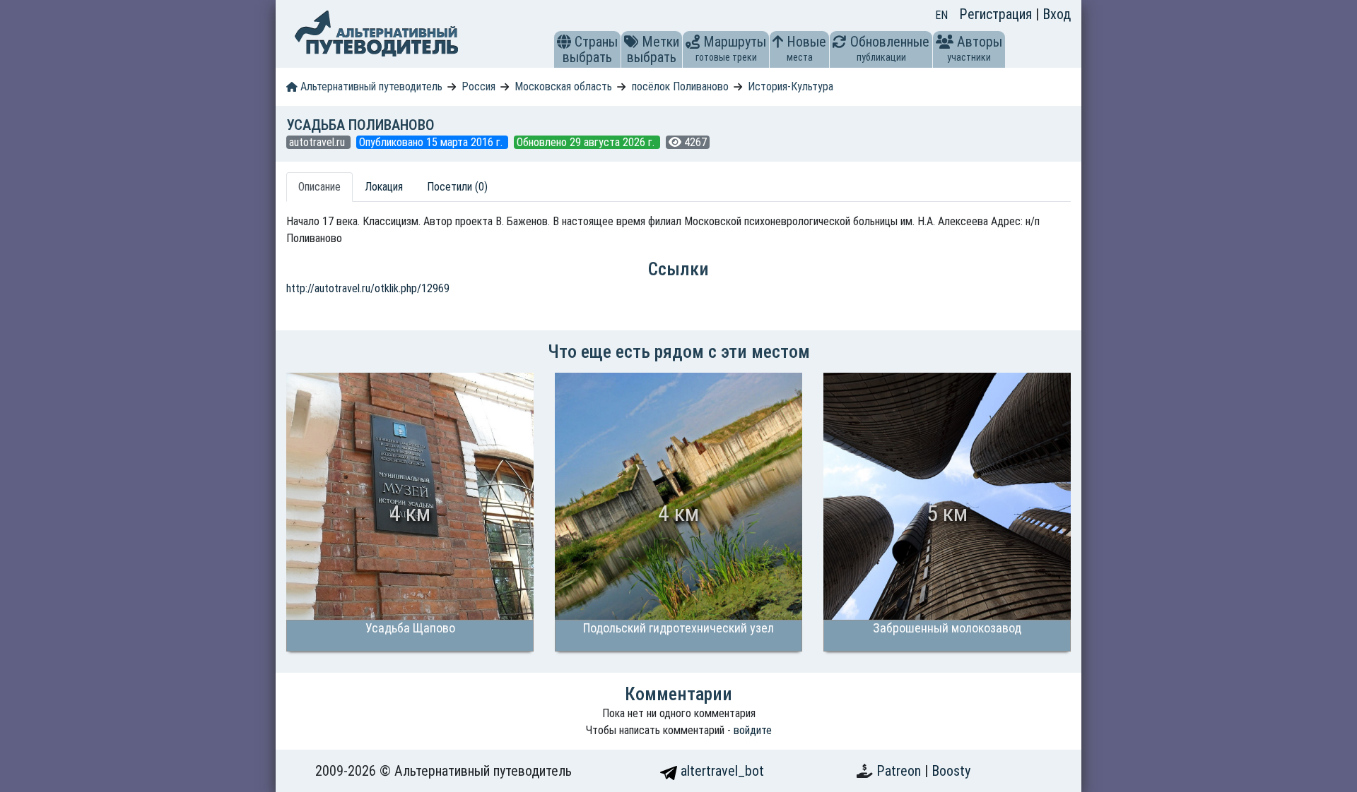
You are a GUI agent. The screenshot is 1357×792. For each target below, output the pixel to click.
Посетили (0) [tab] (457, 186)
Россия (478, 86)
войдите (753, 730)
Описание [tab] (319, 186)
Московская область (563, 86)
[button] (564, 42)
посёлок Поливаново (680, 86)
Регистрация (997, 14)
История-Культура (790, 86)
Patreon (900, 770)
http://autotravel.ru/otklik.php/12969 (368, 288)
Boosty (951, 770)
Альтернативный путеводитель (370, 86)
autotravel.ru (318, 142)
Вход (1056, 14)
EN (941, 15)
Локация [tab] (384, 186)
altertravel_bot (720, 770)
